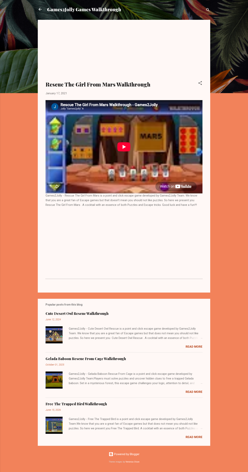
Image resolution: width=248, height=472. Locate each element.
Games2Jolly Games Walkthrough (84, 9)
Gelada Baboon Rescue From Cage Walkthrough (86, 358)
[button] (200, 84)
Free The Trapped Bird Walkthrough (76, 404)
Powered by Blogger (126, 454)
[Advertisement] (124, 53)
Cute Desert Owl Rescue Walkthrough (77, 313)
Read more (194, 346)
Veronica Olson (133, 462)
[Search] (208, 10)
